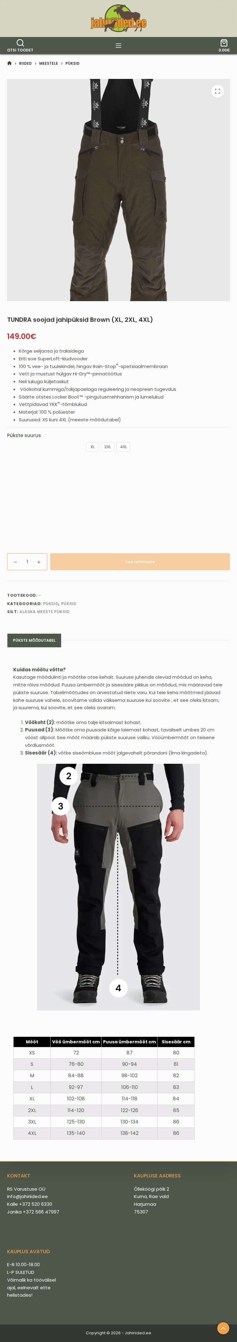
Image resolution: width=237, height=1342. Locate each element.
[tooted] (118, 45)
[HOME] (9, 63)
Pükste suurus (24, 435)
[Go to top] (223, 1328)
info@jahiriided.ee (27, 1196)
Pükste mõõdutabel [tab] (34, 640)
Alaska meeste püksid (44, 612)
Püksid (51, 604)
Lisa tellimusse (140, 562)
